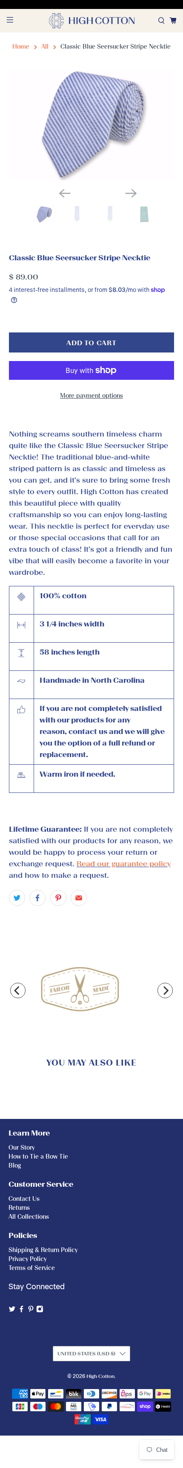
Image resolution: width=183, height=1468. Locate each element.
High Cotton (100, 1376)
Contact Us (24, 1199)
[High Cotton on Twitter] (12, 1310)
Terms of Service (32, 1268)
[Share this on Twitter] (17, 898)
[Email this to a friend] (79, 898)
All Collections (29, 1216)
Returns (19, 1208)
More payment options (91, 395)
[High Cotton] (91, 20)
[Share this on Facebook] (37, 898)
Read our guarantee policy (124, 863)
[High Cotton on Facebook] (21, 1310)
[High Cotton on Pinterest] (30, 1310)
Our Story (21, 1147)
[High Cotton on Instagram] (39, 1310)
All (45, 46)
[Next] (165, 990)
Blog (15, 1165)
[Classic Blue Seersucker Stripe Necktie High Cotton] (91, 125)
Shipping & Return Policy (43, 1250)
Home (20, 46)
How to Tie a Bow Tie (38, 1156)
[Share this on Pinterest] (58, 898)
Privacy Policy (27, 1259)
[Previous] (18, 990)
